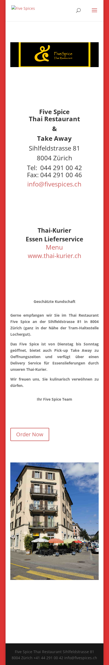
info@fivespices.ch (54, 184)
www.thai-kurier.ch (54, 255)
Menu (54, 247)
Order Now (29, 434)
